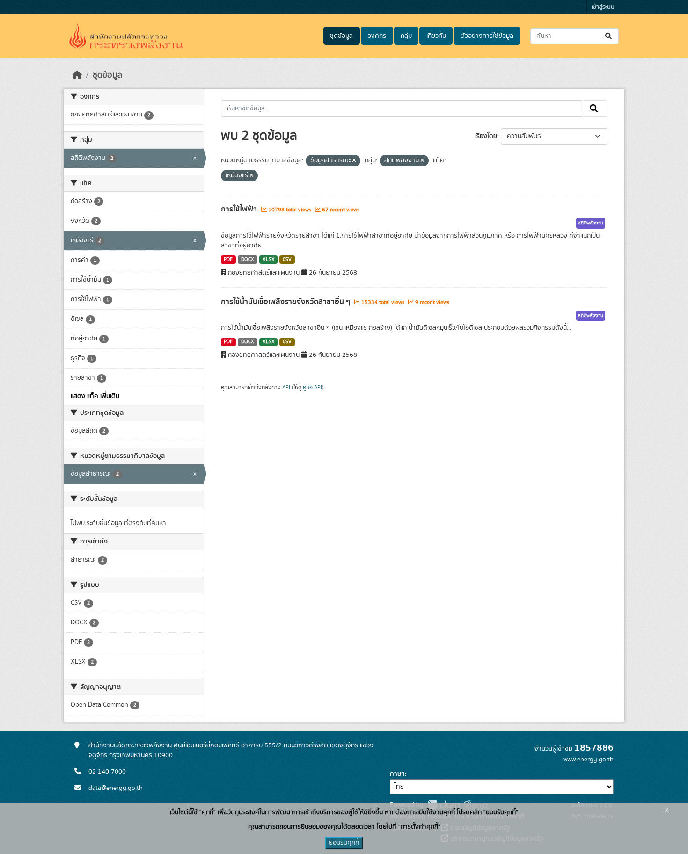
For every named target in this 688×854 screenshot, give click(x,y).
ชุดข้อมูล (341, 36)
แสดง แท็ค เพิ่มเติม (95, 396)
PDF (228, 259)
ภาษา (397, 774)
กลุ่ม (406, 36)
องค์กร (376, 36)
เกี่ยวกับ (436, 36)
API (286, 387)
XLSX (269, 259)
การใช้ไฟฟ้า (240, 209)
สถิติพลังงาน (590, 223)
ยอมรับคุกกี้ (344, 842)
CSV (287, 259)
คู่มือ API (312, 387)
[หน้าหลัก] (77, 75)
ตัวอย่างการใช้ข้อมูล (487, 36)
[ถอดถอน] (354, 161)
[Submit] (609, 36)
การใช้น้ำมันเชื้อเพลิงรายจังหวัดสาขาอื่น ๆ (286, 302)
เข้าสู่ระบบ (603, 7)
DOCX (247, 259)
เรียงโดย (486, 136)
